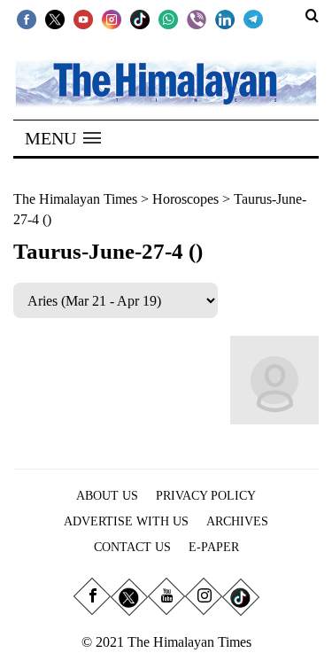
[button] (62, 138)
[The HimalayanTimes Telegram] (253, 18)
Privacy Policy (206, 495)
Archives (237, 521)
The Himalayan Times (75, 198)
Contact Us (132, 547)
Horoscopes (185, 198)
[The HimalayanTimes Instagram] (111, 18)
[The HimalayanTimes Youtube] (83, 18)
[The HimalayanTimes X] (54, 18)
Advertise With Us (126, 521)
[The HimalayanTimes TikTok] (139, 18)
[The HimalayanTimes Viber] (196, 18)
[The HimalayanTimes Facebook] (26, 18)
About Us (107, 495)
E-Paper (214, 547)
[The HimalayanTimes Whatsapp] (168, 18)
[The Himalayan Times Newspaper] (166, 81)
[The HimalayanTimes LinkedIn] (224, 18)
